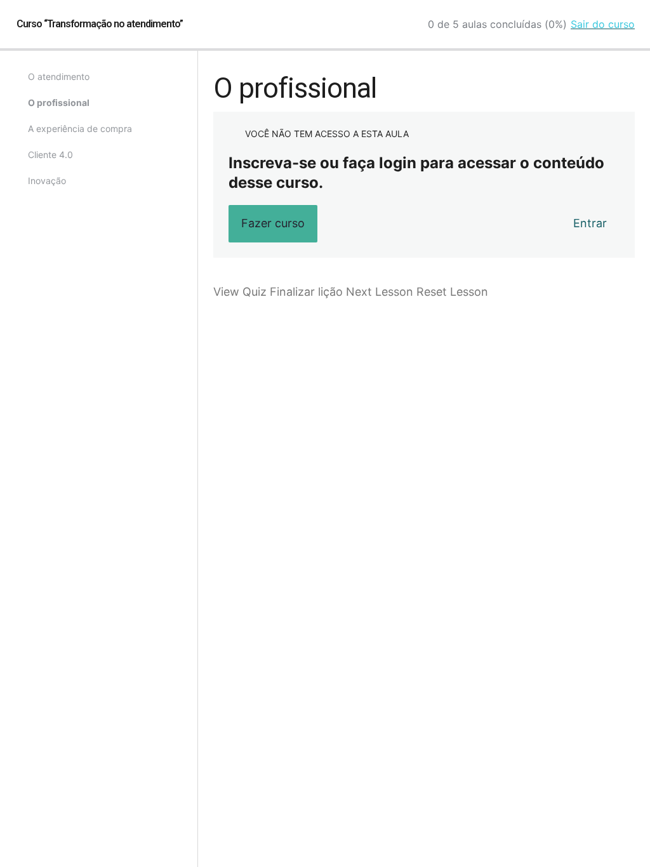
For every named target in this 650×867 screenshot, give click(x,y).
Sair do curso (603, 24)
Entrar (590, 223)
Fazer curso (273, 223)
